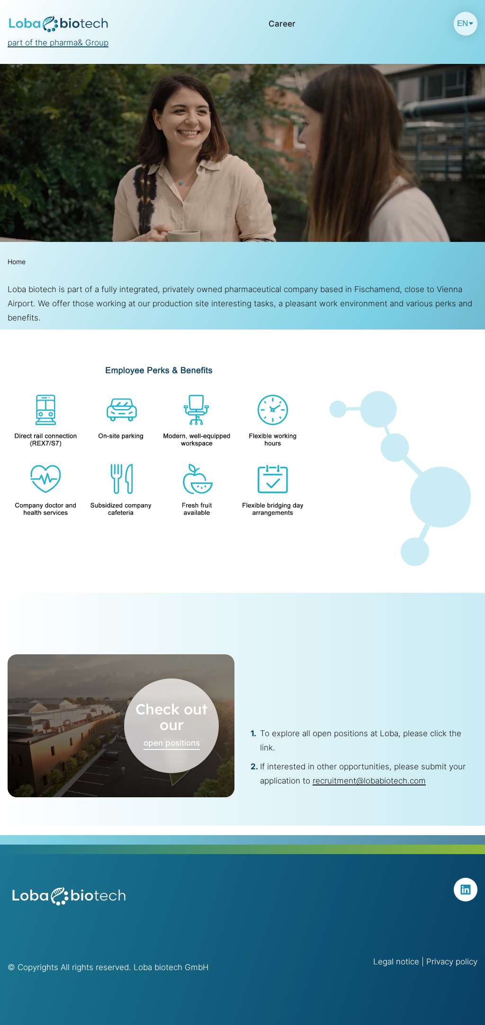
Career (282, 23)
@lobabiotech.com (391, 780)
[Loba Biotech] (59, 23)
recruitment (334, 780)
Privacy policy (451, 961)
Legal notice (396, 961)
